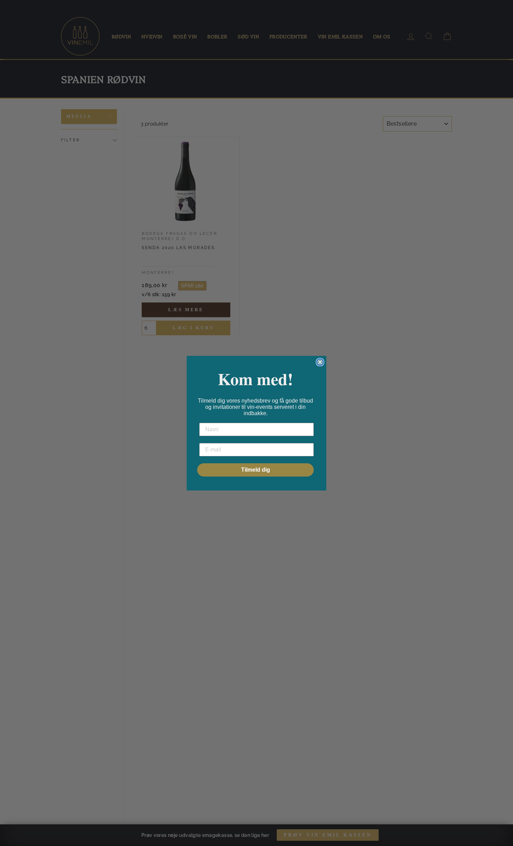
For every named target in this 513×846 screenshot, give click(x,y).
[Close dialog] (320, 362)
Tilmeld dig (255, 470)
